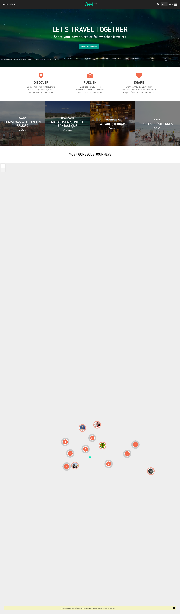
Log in (5, 4)
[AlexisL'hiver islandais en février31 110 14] (82, 428)
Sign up (12, 4)
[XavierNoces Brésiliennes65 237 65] (75, 465)
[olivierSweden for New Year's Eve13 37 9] (97, 425)
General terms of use (108, 608)
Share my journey (89, 46)
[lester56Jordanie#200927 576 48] (102, 445)
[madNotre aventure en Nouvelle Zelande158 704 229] (151, 471)
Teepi (90, 4)
